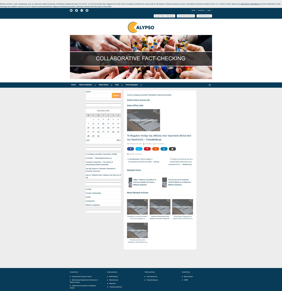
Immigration (90, 201)
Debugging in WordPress (250, 4)
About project (188, 276)
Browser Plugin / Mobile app (164, 16)
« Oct (88, 140)
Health (88, 197)
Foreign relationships (93, 193)
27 (118, 131)
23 (98, 131)
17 (103, 127)
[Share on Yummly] (155, 149)
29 (93, 136)
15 (93, 127)
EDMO (186, 280)
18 (108, 127)
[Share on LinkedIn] (164, 149)
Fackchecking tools (204, 16)
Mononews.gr (113, 280)
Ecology (88, 189)
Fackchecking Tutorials (185, 16)
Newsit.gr (112, 283)
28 (88, 136)
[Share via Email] (172, 149)
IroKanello (148, 144)
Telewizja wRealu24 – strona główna (182, 181)
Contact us (201, 10)
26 (113, 131)
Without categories (136, 154)
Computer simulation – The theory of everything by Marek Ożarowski (99, 163)
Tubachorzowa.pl (152, 280)
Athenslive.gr (113, 276)
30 (98, 136)
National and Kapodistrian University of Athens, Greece (84, 281)
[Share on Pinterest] (147, 149)
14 (88, 127)
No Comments (159, 144)
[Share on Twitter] (138, 149)
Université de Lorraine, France (81, 276)
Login (209, 10)
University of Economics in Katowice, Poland (83, 286)
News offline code (135, 105)
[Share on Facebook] (130, 149)
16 (98, 127)
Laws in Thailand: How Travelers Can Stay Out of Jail (103, 176)
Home (193, 10)
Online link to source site (138, 100)
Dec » (119, 140)
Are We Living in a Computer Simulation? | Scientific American (101, 170)
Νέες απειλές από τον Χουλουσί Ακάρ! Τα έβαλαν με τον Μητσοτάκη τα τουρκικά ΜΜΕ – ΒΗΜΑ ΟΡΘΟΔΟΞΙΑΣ (149, 181)
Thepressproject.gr (115, 286)
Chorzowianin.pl (152, 276)
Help (117, 84)
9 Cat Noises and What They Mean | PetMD (101, 154)
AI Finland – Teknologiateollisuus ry (99, 158)
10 (103, 123)
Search (88, 91)
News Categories (85, 84)
